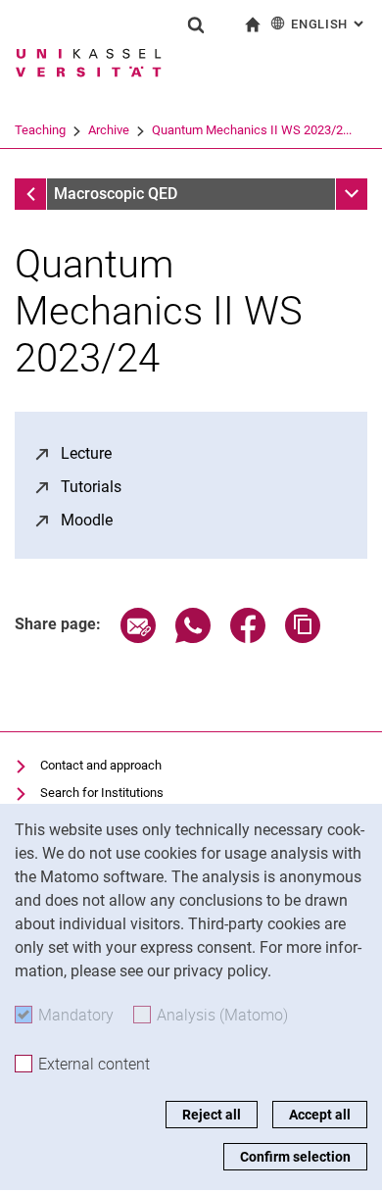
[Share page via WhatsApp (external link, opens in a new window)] (193, 637)
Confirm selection (295, 1157)
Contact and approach (101, 765)
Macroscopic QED (115, 193)
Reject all (211, 1114)
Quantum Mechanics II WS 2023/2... (252, 130)
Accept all (320, 1114)
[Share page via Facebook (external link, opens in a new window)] (247, 637)
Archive (108, 130)
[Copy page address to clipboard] (302, 637)
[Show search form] (196, 24)
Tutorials (91, 486)
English (329, 24)
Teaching (40, 130)
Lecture (86, 453)
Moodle (87, 520)
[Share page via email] (138, 637)
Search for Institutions (102, 792)
